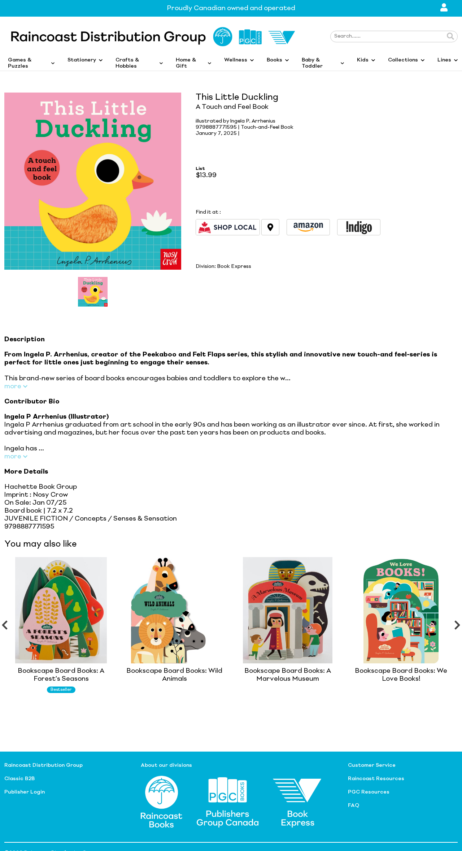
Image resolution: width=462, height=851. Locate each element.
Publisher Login (24, 792)
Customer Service (372, 765)
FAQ (353, 805)
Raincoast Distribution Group (43, 765)
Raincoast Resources (376, 778)
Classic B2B (19, 778)
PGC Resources (368, 792)
